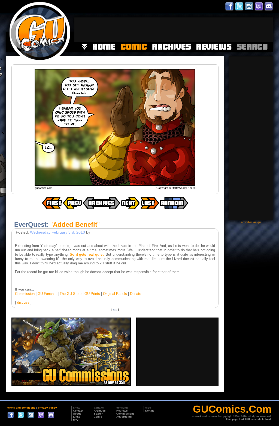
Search (98, 413)
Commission (25, 294)
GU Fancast (47, 294)
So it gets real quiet (86, 254)
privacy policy (47, 407)
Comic (98, 416)
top (115, 309)
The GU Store (70, 294)
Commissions (125, 413)
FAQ (75, 419)
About (77, 413)
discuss (23, 302)
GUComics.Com (232, 409)
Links (76, 416)
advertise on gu (251, 221)
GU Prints (92, 294)
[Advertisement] (173, 29)
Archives (100, 410)
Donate (135, 294)
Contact (78, 410)
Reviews (122, 410)
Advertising (124, 416)
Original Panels (115, 294)
